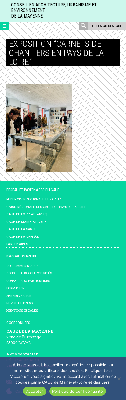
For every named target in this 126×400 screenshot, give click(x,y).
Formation (15, 288)
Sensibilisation (19, 295)
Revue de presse (20, 303)
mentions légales (22, 310)
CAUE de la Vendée (22, 236)
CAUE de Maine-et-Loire (26, 221)
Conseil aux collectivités (29, 273)
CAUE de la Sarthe (22, 229)
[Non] (119, 379)
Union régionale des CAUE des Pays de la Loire (46, 207)
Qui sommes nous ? (22, 266)
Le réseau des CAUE (107, 26)
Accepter (34, 391)
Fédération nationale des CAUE (33, 199)
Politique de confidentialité (77, 391)
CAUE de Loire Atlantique (28, 214)
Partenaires (17, 244)
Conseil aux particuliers (28, 280)
